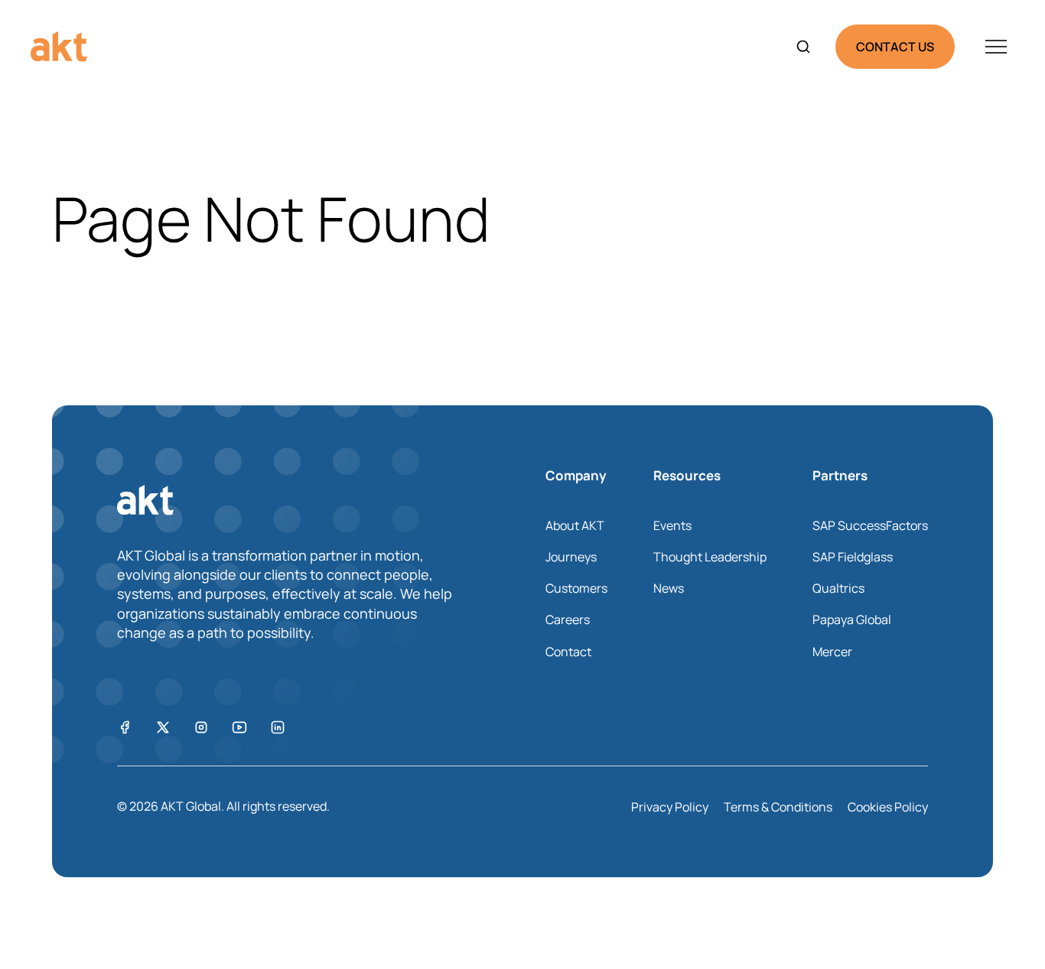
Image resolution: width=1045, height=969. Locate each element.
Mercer (832, 651)
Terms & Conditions (778, 806)
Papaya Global (851, 619)
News (668, 588)
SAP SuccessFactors (870, 525)
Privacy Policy (669, 806)
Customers (576, 588)
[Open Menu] (996, 46)
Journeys (571, 556)
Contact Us (895, 46)
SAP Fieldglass (852, 556)
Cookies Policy (888, 806)
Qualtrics (838, 588)
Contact (568, 651)
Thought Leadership (710, 556)
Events (672, 525)
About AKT (574, 525)
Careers (567, 619)
